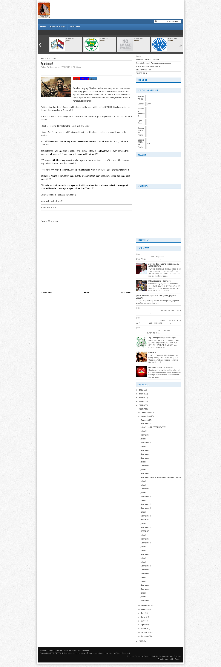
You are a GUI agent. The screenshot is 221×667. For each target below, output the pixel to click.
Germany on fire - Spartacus (160, 367)
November (145, 416)
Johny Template (70, 650)
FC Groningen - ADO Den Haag (53, 160)
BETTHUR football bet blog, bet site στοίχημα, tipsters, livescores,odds (83, 653)
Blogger (178, 659)
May (143, 621)
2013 (141, 398)
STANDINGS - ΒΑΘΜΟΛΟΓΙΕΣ (148, 66)
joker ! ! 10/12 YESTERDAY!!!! (153, 427)
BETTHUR (145, 520)
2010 (141, 409)
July (143, 613)
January (144, 636)
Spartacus (145, 454)
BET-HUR (152, 353)
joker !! (68, 41)
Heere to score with (97, 141)
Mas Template (83, 650)
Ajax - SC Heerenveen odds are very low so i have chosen (65, 141)
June (143, 617)
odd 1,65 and (111, 141)
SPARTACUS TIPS (144, 70)
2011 (141, 405)
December (145, 412)
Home (43, 26)
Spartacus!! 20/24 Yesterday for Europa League (161, 477)
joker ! (138, 318)
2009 (141, 641)
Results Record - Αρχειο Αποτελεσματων (153, 63)
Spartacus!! (146, 423)
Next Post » (126, 293)
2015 (141, 390)
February (145, 632)
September (146, 605)
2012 (141, 401)
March (144, 629)
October (144, 420)
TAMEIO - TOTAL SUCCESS (147, 60)
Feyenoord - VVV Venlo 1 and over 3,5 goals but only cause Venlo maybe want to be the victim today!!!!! (85, 169)
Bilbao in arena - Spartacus (160, 281)
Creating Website (55, 650)
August (144, 609)
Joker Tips (74, 26)
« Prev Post (46, 293)
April (143, 625)
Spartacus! (145, 435)
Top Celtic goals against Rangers (162, 338)
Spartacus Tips (58, 26)
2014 (141, 394)
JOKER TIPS (141, 73)
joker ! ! (144, 439)
